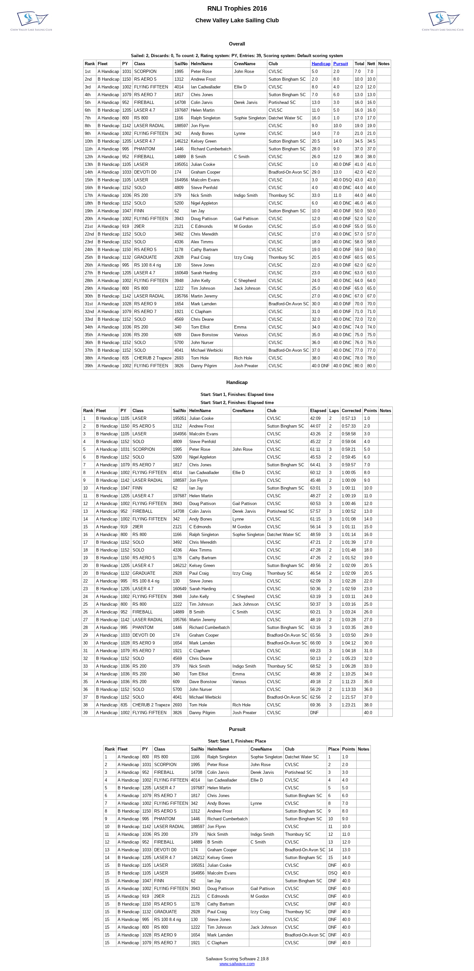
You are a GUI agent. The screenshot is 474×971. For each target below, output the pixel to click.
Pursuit (340, 63)
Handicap (321, 63)
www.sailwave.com (237, 963)
